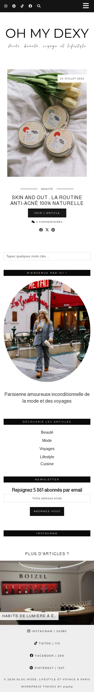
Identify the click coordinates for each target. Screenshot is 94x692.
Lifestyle (47, 457)
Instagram (49, 631)
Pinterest (49, 668)
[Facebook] (30, 6)
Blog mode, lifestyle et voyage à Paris (53, 679)
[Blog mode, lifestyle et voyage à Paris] (47, 34)
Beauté (47, 188)
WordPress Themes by (47, 686)
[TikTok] (22, 6)
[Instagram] (5, 6)
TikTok (49, 643)
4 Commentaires (48, 221)
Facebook (49, 655)
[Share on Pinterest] (53, 230)
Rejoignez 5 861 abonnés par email (47, 490)
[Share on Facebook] (41, 230)
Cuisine (47, 464)
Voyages (47, 449)
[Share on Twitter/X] (47, 230)
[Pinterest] (14, 6)
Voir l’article (47, 213)
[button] (87, 6)
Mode (47, 440)
